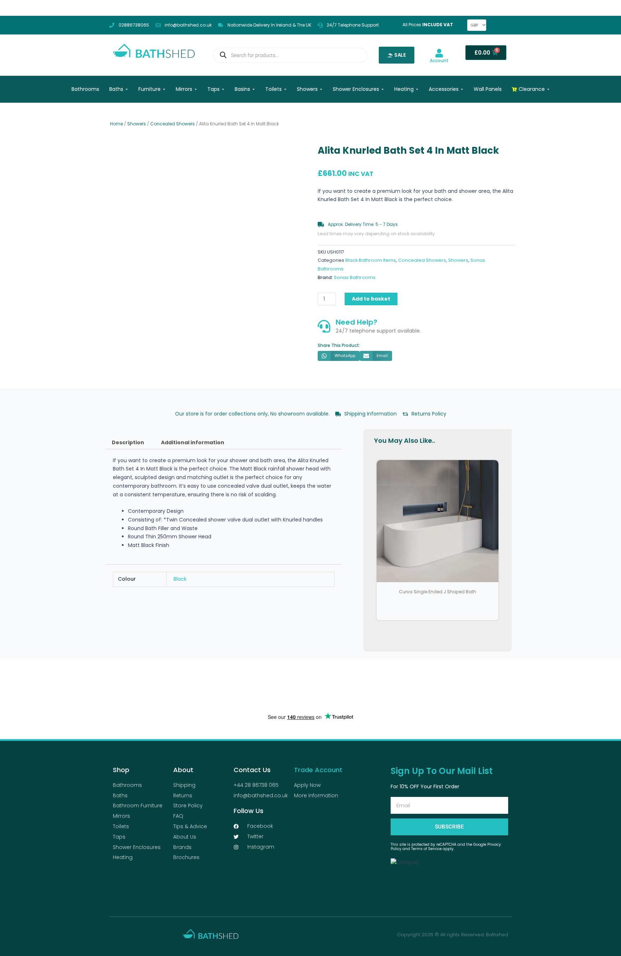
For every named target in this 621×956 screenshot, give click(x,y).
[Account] (439, 53)
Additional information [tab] (192, 442)
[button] (339, 356)
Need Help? (356, 322)
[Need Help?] (324, 326)
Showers (136, 124)
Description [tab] (128, 442)
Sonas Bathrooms (355, 277)
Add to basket (371, 298)
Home (116, 124)
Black (180, 579)
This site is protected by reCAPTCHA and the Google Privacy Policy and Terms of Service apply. (446, 846)
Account (439, 60)
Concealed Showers (172, 124)
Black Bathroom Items (370, 260)
